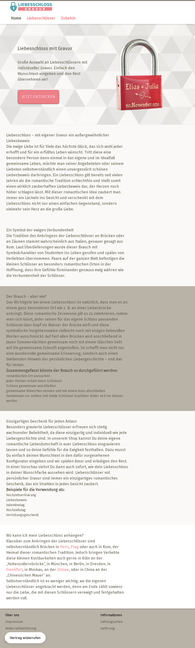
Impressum (14, 622)
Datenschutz (14, 642)
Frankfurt (14, 569)
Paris (64, 547)
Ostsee (63, 569)
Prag (75, 547)
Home (16, 18)
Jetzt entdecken (38, 96)
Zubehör (68, 18)
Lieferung (107, 628)
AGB (8, 635)
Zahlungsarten (111, 622)
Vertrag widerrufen (25, 638)
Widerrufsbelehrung (20, 628)
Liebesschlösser (41, 18)
